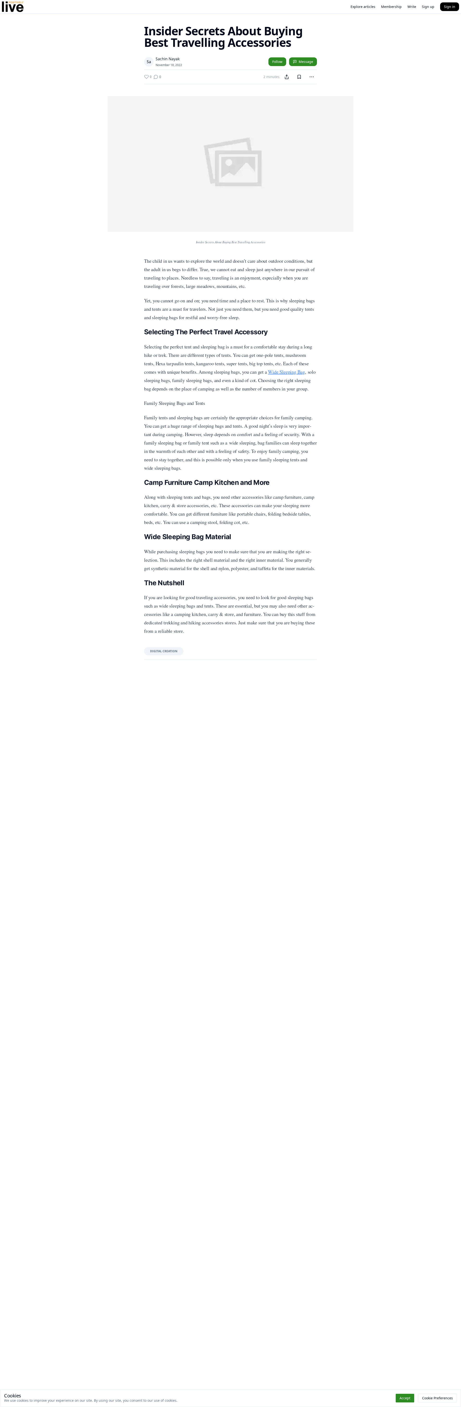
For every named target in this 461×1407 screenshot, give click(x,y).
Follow (277, 61)
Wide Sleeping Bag (286, 372)
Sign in (449, 6)
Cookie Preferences (437, 1398)
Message (306, 61)
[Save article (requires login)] (299, 77)
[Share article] (286, 77)
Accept (405, 1398)
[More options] (311, 77)
